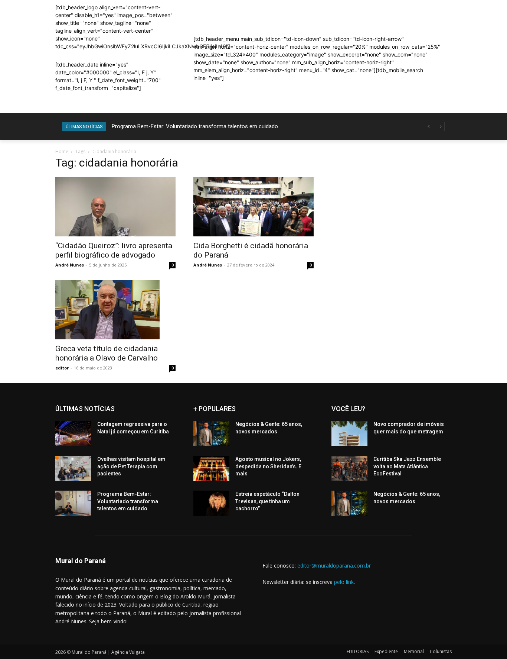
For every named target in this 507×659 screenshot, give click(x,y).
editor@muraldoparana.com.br (334, 565)
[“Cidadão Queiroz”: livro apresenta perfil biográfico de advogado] (115, 206)
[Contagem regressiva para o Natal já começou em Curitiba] (73, 433)
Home (61, 151)
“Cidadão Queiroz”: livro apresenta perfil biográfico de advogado (113, 250)
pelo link (344, 581)
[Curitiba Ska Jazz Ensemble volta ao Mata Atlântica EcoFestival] (349, 468)
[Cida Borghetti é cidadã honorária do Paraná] (253, 206)
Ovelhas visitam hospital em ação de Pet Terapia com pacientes (131, 466)
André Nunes (69, 265)
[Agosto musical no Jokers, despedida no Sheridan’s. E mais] (211, 468)
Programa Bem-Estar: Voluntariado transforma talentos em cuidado (195, 126)
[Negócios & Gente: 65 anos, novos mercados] (211, 433)
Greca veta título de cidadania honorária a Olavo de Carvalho (106, 353)
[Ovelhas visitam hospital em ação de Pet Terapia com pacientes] (73, 468)
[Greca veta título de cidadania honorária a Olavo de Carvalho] (115, 309)
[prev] (428, 126)
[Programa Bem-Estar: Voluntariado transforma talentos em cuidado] (73, 503)
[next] (440, 126)
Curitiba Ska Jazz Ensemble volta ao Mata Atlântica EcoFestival (407, 466)
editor (62, 368)
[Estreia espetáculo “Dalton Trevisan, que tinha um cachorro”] (211, 503)
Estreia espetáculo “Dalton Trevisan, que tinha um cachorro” (267, 501)
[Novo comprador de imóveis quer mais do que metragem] (349, 433)
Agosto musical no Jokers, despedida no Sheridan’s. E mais (268, 466)
